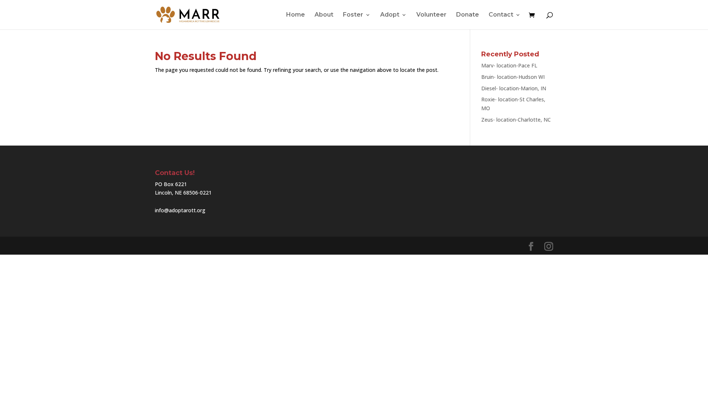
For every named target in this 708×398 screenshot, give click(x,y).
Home (295, 15)
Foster (353, 15)
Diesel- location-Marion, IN (513, 88)
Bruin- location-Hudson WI (513, 76)
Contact (501, 15)
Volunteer (431, 15)
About (324, 15)
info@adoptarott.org (180, 210)
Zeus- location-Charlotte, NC (516, 119)
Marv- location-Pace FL (509, 65)
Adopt (389, 15)
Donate (467, 15)
